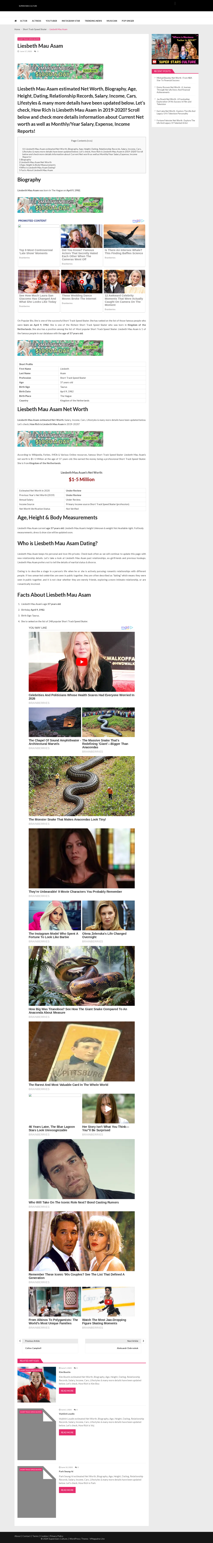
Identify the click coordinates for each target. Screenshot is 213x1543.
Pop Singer (128, 21)
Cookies (44, 1536)
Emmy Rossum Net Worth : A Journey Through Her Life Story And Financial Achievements (174, 90)
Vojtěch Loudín (67, 1414)
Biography (25, 159)
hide (90, 141)
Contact (26, 1536)
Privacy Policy (56, 1536)
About (18, 1536)
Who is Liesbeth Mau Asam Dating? (37, 167)
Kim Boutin (64, 1372)
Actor (23, 21)
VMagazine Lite (97, 1538)
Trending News (93, 21)
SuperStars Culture (28, 6)
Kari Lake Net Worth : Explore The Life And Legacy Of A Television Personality (176, 112)
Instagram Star (71, 21)
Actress (36, 21)
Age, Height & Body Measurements (37, 165)
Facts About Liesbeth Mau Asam (36, 170)
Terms (35, 1536)
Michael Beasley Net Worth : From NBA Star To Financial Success (174, 79)
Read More (67, 1390)
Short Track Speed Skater (28, 39)
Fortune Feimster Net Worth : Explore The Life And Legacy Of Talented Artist (176, 121)
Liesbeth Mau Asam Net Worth (35, 162)
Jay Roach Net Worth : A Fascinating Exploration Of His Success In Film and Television (174, 101)
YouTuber (51, 21)
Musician (112, 21)
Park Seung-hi (66, 1471)
